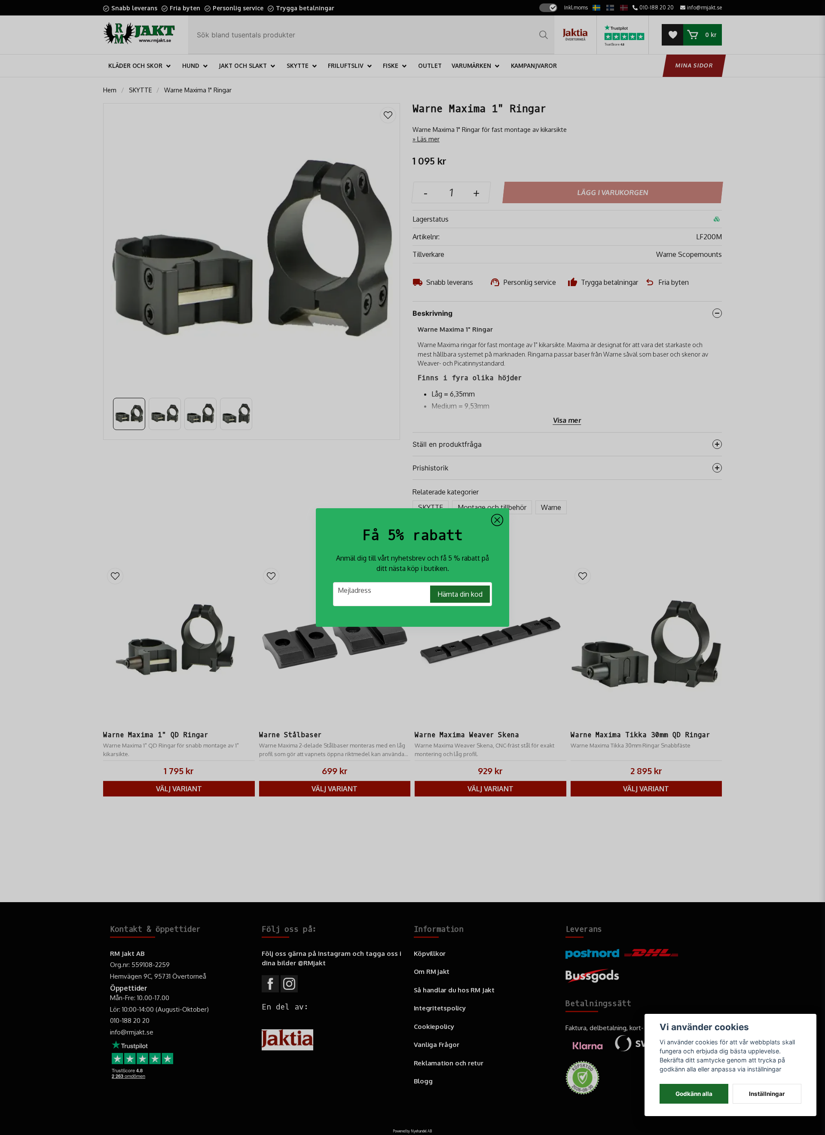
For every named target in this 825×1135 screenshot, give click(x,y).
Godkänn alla (693, 1093)
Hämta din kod (460, 594)
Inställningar (767, 1093)
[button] (497, 520)
